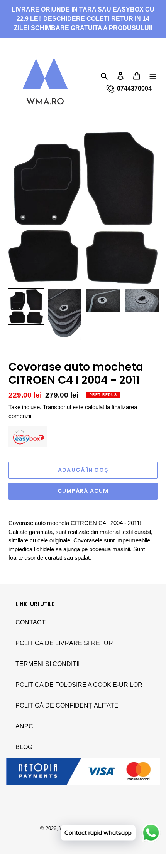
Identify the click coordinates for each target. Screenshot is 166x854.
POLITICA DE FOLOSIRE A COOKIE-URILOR (78, 684)
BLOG (23, 747)
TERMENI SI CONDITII (47, 664)
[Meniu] (153, 75)
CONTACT (30, 622)
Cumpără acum (83, 491)
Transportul (57, 407)
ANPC (24, 726)
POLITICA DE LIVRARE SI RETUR (64, 643)
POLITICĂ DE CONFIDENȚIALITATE (67, 705)
